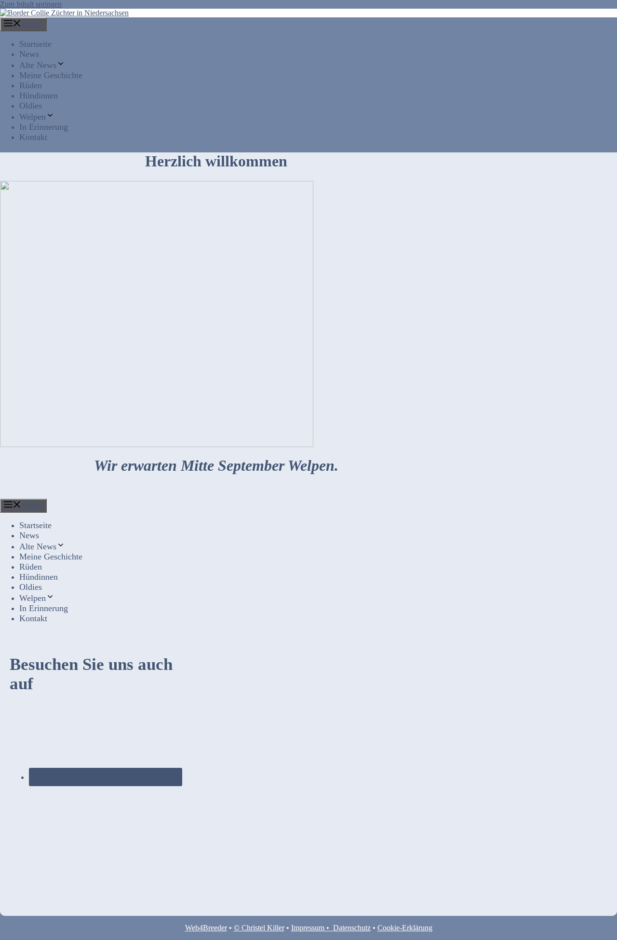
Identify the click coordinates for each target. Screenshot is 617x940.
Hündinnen (38, 95)
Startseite (35, 44)
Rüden (30, 85)
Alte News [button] (37, 65)
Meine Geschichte (50, 75)
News (29, 54)
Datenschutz (352, 928)
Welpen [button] (32, 117)
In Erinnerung (43, 127)
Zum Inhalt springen (31, 4)
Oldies (30, 105)
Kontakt (33, 137)
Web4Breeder (206, 928)
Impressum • (312, 928)
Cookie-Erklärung (404, 928)
